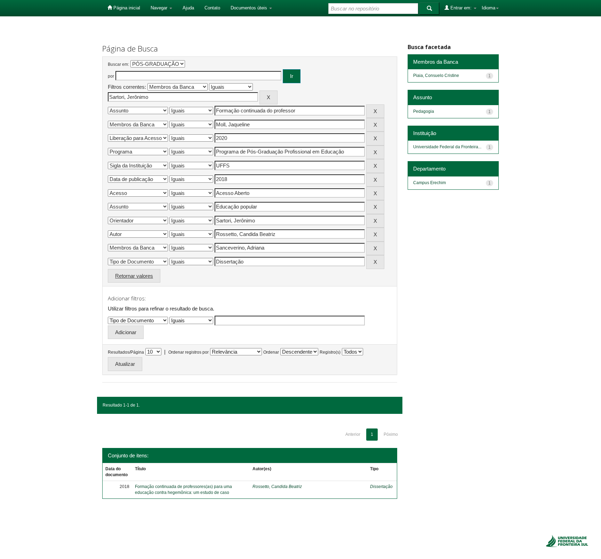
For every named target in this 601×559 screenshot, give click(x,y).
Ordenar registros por (188, 352)
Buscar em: (118, 64)
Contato (212, 7)
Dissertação (381, 486)
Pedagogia (423, 111)
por (111, 76)
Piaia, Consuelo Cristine (436, 75)
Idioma (488, 7)
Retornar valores (134, 276)
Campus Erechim (429, 182)
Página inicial (126, 7)
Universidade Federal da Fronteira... (447, 146)
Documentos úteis (250, 7)
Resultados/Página (126, 352)
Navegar (160, 7)
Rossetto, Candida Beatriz (277, 486)
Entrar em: (461, 7)
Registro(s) (330, 352)
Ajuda (188, 7)
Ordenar (271, 352)
